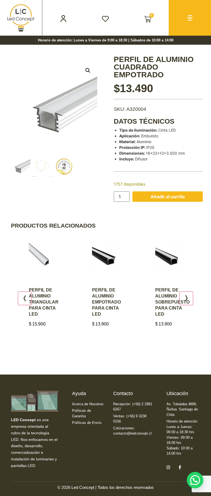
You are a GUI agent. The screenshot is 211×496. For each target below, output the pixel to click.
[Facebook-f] (179, 467)
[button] (88, 70)
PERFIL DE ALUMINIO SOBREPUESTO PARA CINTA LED (160, 302)
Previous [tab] (25, 298)
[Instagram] (168, 467)
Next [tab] (186, 298)
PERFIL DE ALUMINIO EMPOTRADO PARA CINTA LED (94, 302)
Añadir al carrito (168, 196)
